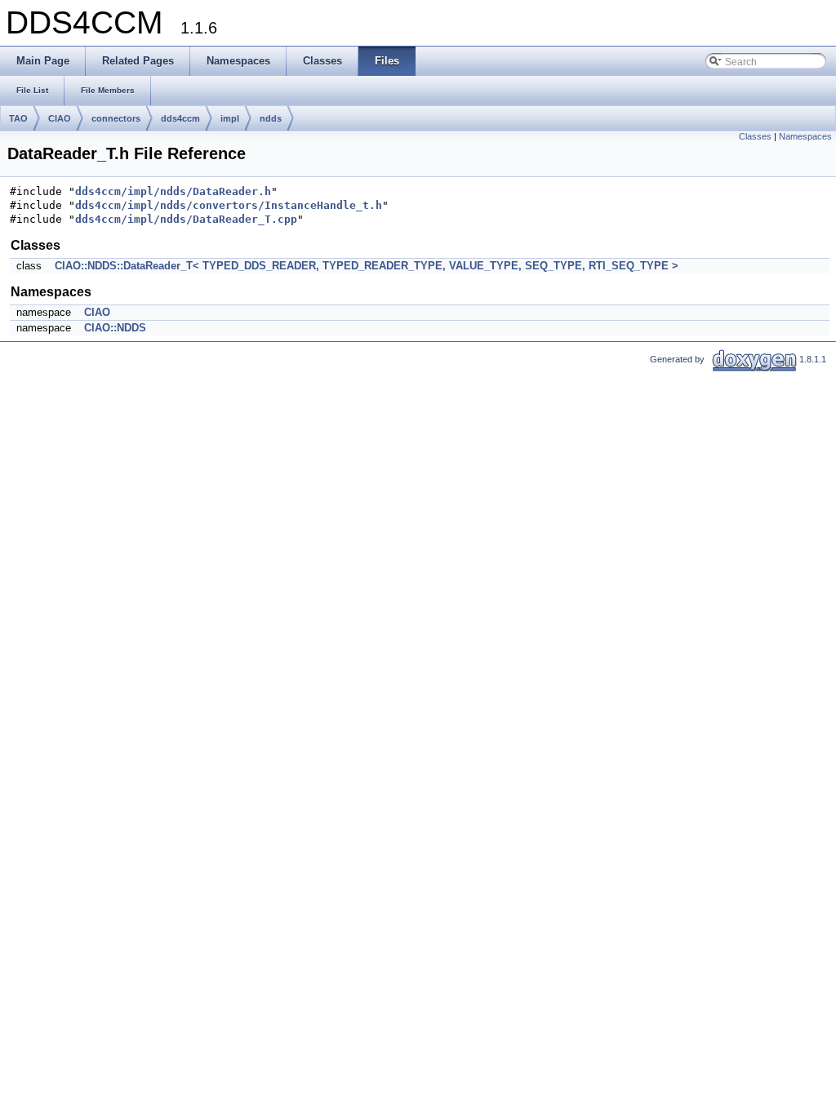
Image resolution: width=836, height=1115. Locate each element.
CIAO (59, 118)
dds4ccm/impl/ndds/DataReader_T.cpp (186, 219)
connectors (115, 118)
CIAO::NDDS (115, 328)
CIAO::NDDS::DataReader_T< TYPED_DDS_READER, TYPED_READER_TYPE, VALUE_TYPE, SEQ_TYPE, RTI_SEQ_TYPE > (366, 266)
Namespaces (805, 136)
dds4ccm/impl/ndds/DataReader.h (173, 191)
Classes (755, 136)
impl (229, 118)
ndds (271, 118)
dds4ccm (180, 118)
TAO (18, 118)
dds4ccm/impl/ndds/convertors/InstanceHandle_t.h (228, 205)
